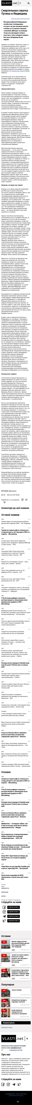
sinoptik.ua (17, 900)
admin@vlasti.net (16, 1048)
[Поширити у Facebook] (22, 500)
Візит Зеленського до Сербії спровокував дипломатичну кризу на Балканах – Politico (15, 724)
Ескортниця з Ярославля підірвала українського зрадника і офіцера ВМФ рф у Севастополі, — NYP (15, 542)
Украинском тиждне (18, 71)
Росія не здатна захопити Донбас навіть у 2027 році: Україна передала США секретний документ (15, 623)
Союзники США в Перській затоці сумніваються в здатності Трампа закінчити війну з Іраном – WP (12, 553)
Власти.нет (12, 491)
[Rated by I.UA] (5, 1050)
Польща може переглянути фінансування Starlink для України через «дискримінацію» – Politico (15, 675)
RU (18, 1102)
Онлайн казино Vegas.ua (16, 1095)
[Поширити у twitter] (27, 500)
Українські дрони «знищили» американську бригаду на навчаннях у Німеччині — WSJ (14, 696)
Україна (3, 711)
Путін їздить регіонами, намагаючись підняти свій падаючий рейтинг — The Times (14, 745)
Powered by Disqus (6, 1027)
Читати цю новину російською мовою (20, 18)
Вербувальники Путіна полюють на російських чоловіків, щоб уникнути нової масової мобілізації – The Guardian (15, 612)
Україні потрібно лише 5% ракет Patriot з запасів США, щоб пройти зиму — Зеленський (15, 686)
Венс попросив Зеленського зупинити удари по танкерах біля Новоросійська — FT (15, 755)
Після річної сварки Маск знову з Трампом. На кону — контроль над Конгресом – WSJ (13, 642)
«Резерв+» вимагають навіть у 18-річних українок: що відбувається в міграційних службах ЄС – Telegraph (15, 589)
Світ (2, 519)
